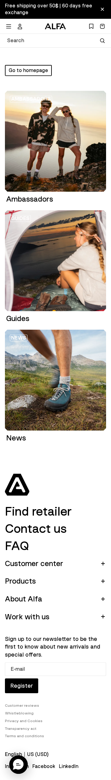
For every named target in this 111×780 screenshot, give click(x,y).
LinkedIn (68, 766)
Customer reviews (22, 705)
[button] (18, 764)
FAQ (17, 546)
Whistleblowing (19, 713)
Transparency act (20, 728)
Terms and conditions (24, 736)
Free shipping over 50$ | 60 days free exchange (48, 9)
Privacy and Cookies (24, 721)
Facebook (43, 766)
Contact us (36, 529)
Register (21, 686)
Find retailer (38, 511)
